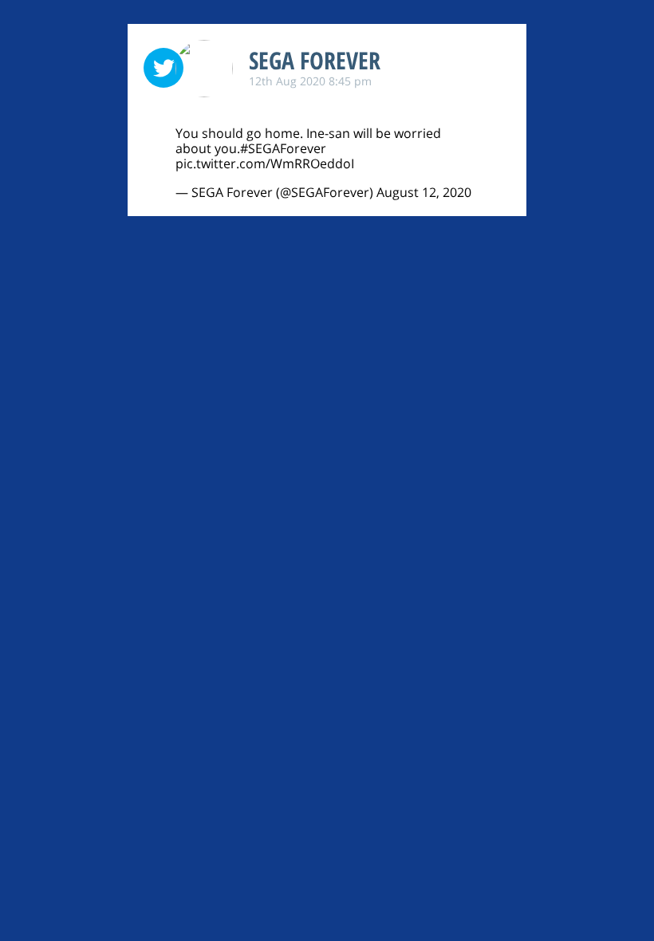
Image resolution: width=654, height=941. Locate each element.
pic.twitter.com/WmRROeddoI (264, 163)
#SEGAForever (283, 148)
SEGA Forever (314, 60)
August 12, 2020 (423, 192)
